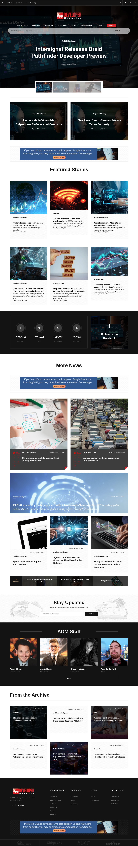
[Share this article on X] (18, 457)
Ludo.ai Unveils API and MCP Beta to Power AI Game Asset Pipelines (28, 293)
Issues (73, 800)
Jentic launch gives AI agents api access (109, 226)
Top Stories (22, 25)
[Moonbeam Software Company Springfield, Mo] (25, 843)
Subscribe (62, 25)
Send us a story (31, 3)
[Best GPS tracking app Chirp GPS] (54, 843)
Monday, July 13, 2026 (117, 553)
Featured (36, 25)
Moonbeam (21, 805)
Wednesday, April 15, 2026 (101, 232)
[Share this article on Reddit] (18, 461)
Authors (53, 804)
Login (99, 25)
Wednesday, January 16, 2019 (56, 452)
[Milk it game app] (84, 843)
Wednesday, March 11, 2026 (116, 709)
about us (53, 797)
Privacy (53, 814)
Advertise (53, 807)
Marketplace (86, 25)
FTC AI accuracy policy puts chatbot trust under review (66, 507)
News (74, 25)
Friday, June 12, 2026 (19, 232)
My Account (115, 800)
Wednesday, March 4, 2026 (36, 709)
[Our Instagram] (130, 2)
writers (9, 3)
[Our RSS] (135, 2)
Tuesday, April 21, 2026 (60, 228)
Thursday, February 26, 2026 (75, 745)
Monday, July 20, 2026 (38, 129)
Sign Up (111, 25)
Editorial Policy (55, 800)
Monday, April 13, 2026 (100, 294)
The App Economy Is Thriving (110, 581)
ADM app (114, 804)
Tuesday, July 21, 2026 (117, 496)
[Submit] (127, 30)
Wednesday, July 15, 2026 (98, 129)
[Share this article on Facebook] (14, 457)
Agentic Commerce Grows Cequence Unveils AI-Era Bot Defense (68, 560)
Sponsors (74, 804)
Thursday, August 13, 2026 (69, 68)
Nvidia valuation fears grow (28, 226)
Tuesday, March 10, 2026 (36, 745)
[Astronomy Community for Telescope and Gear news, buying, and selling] (113, 843)
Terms (52, 811)
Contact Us (115, 797)
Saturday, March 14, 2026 (116, 745)
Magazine (49, 25)
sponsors (19, 3)
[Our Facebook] (120, 2)
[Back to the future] (2, 2)
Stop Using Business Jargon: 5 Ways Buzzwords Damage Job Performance (69, 293)
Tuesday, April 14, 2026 (20, 300)
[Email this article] (14, 465)
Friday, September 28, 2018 (117, 452)
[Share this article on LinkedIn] (14, 461)
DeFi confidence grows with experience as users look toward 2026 (67, 756)
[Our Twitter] (125, 2)
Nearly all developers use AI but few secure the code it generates (108, 564)
